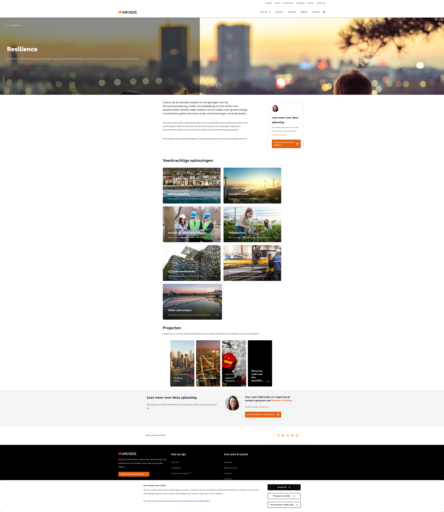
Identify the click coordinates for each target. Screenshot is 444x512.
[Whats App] (297, 435)
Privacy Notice (186, 501)
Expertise (279, 12)
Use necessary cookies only (282, 505)
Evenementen (288, 3)
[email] (292, 435)
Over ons (263, 12)
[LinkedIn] (283, 435)
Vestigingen (300, 3)
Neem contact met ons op (132, 474)
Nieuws (277, 3)
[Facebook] (278, 435)
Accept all (281, 487)
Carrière (319, 3)
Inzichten (316, 12)
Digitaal (304, 12)
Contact (311, 3)
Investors (268, 3)
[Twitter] (287, 435)
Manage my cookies (281, 496)
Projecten (292, 12)
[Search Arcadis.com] (324, 12)
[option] (222, 55)
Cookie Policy (203, 501)
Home (8, 25)
